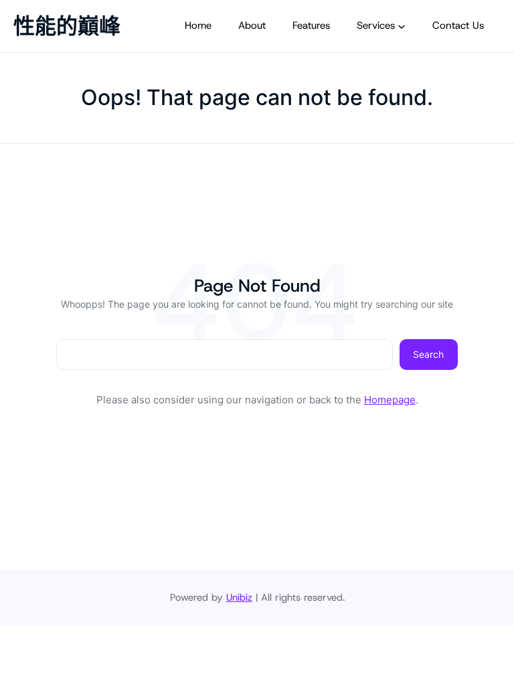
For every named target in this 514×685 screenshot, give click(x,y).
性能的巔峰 (66, 26)
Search (428, 354)
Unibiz (239, 597)
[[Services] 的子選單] (402, 26)
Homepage (390, 399)
